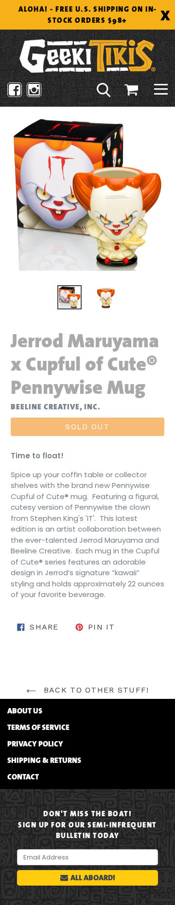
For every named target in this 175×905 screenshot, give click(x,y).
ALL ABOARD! (92, 877)
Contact (23, 777)
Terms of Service (38, 727)
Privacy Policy (35, 744)
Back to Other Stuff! (95, 690)
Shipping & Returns (44, 760)
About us (24, 711)
